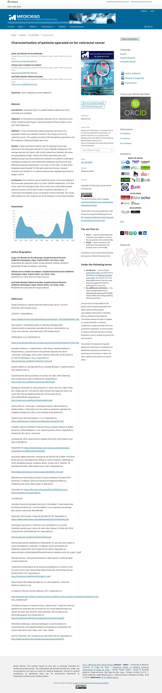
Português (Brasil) (128, 61)
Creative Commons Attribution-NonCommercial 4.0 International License (97, 202)
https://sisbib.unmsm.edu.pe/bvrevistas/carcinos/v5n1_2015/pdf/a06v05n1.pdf (45, 319)
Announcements (77, 26)
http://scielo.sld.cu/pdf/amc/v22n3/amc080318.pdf (33, 382)
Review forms (131, 83)
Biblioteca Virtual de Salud (141, 2)
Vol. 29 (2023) (34, 35)
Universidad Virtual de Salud (118, 2)
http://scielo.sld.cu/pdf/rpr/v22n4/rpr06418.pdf (31, 400)
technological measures (95, 293)
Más (122, 221)
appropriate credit (93, 273)
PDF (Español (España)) (94, 107)
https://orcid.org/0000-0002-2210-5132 (24, 84)
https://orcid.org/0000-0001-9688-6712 (24, 61)
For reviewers (126, 143)
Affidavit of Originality (134, 78)
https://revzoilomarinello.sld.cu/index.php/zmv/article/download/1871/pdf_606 (45, 342)
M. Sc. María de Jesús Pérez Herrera (98, 664)
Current (11, 26)
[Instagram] (126, 234)
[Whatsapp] (131, 234)
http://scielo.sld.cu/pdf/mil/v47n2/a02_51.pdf (30, 576)
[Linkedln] (145, 234)
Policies (32, 26)
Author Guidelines (133, 73)
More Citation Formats (91, 150)
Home (13, 35)
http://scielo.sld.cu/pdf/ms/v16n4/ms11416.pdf (31, 361)
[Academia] (140, 234)
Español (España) (127, 58)
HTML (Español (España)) (94, 103)
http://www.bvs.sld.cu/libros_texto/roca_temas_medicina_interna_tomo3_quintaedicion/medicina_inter (55, 596)
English (123, 54)
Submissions (47, 26)
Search (149, 26)
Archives (62, 26)
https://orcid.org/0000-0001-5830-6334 (24, 73)
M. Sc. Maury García (110, 677)
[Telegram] (135, 234)
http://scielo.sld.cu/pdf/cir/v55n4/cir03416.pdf (31, 537)
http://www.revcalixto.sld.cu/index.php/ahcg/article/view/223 (37, 639)
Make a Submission (130, 39)
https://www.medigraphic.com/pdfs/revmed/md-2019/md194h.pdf (40, 519)
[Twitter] (122, 234)
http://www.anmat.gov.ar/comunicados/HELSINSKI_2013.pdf (37, 472)
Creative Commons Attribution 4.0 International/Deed (91, 683)
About (21, 26)
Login (152, 11)
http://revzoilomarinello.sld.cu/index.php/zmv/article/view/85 (37, 618)
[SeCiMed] (145, 199)
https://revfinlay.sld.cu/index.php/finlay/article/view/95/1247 (37, 421)
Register (144, 11)
